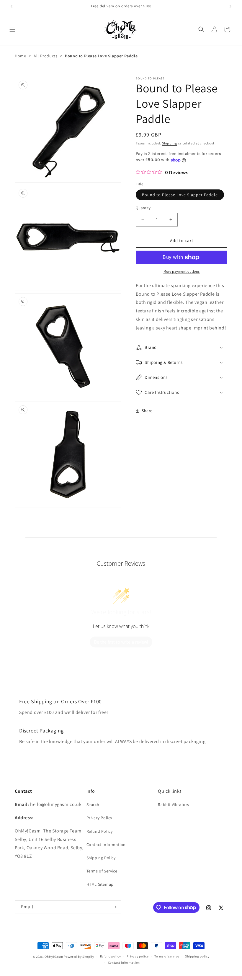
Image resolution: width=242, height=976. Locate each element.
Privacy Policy (99, 817)
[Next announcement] (230, 6)
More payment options (181, 271)
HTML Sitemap (100, 884)
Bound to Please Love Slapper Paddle (180, 194)
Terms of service (166, 956)
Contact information (124, 962)
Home (20, 56)
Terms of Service (101, 871)
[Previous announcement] (11, 6)
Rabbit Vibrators (173, 804)
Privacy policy (137, 956)
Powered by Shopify (79, 957)
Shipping (169, 143)
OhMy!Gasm (54, 957)
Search (92, 804)
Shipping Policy (101, 857)
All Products (45, 56)
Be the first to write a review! (121, 642)
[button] (12, 29)
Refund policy (110, 956)
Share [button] (147, 410)
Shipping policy (197, 956)
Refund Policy (99, 831)
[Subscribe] (114, 907)
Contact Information (106, 844)
